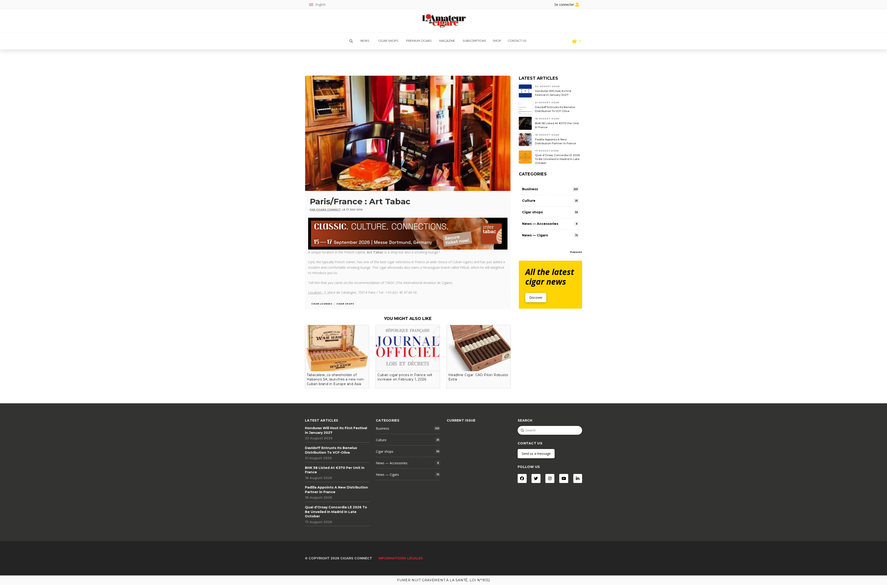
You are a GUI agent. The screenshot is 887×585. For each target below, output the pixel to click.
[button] (351, 41)
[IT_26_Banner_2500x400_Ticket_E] (407, 233)
